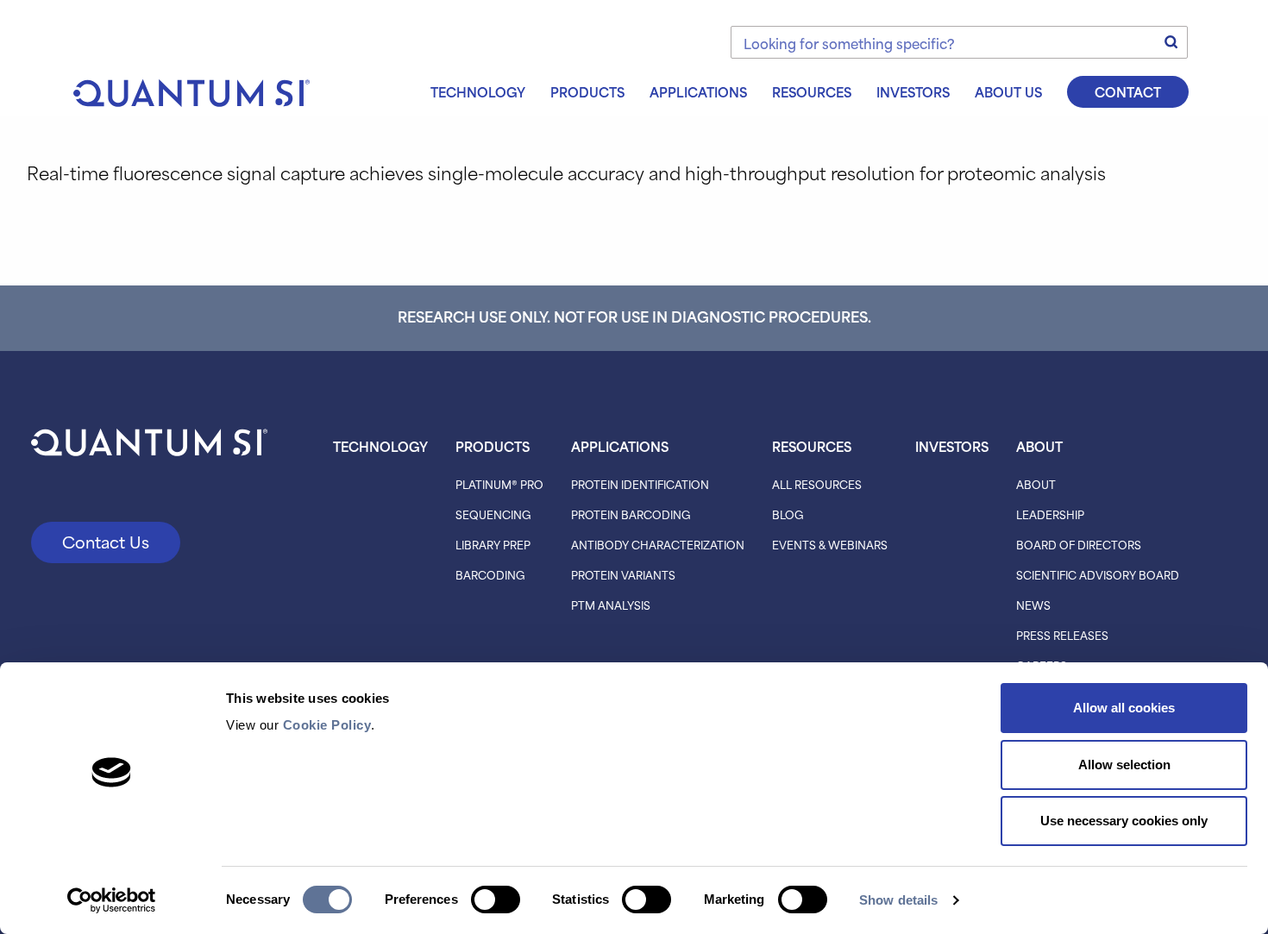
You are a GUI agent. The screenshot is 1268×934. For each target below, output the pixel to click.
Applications (698, 91)
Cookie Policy (327, 725)
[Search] (1171, 42)
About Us (1008, 91)
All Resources (817, 483)
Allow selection (1124, 764)
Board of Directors (1078, 544)
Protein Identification (640, 483)
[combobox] (959, 42)
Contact (1128, 91)
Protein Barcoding (631, 514)
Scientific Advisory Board (1097, 574)
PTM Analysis (610, 604)
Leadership (1050, 514)
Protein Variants (623, 574)
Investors (913, 91)
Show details (898, 900)
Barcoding (490, 574)
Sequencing (493, 514)
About (1039, 446)
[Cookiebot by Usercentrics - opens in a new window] (111, 900)
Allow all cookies (1124, 707)
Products (587, 91)
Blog (788, 514)
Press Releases (1062, 634)
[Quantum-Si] (191, 90)
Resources (811, 91)
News (1033, 604)
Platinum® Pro (499, 483)
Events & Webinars (830, 544)
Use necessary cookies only (1124, 820)
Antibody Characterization (657, 544)
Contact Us (105, 541)
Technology (477, 91)
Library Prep (492, 544)
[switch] (495, 899)
